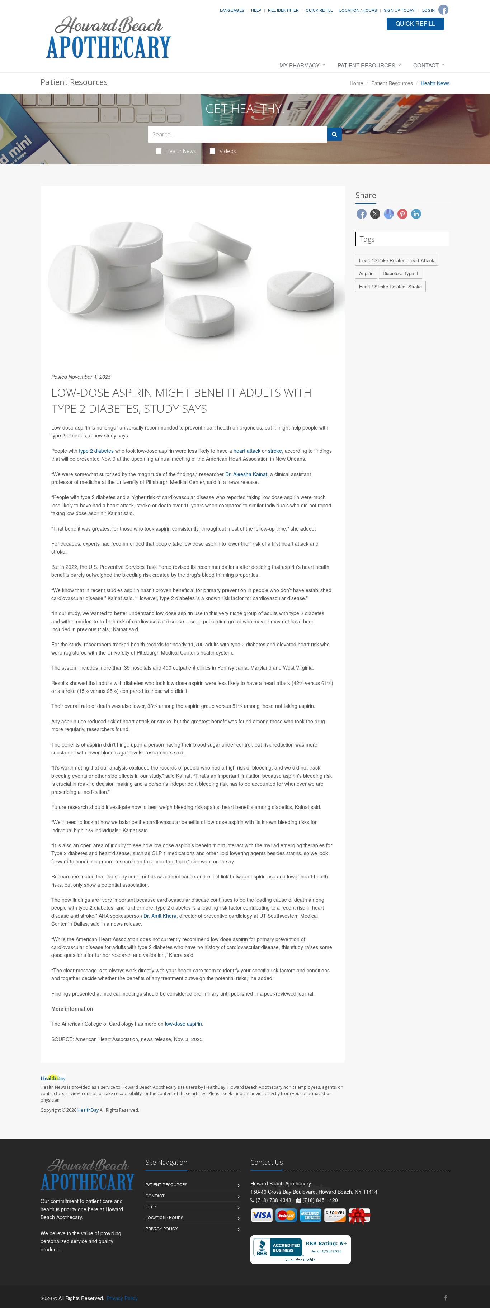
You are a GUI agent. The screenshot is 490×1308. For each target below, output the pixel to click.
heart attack (247, 450)
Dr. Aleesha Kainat (246, 474)
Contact (426, 65)
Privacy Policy (162, 1228)
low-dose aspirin (183, 1023)
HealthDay (88, 1110)
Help (256, 10)
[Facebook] (443, 10)
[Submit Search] (334, 134)
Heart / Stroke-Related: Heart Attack (396, 260)
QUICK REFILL (415, 23)
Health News (181, 150)
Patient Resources (366, 65)
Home (356, 83)
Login (428, 10)
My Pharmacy (299, 65)
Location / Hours (358, 10)
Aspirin (366, 273)
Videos (228, 150)
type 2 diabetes (96, 450)
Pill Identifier (283, 10)
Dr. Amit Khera (159, 915)
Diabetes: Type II (400, 273)
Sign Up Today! (399, 10)
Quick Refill (319, 10)
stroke (275, 450)
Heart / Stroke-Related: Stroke (390, 286)
